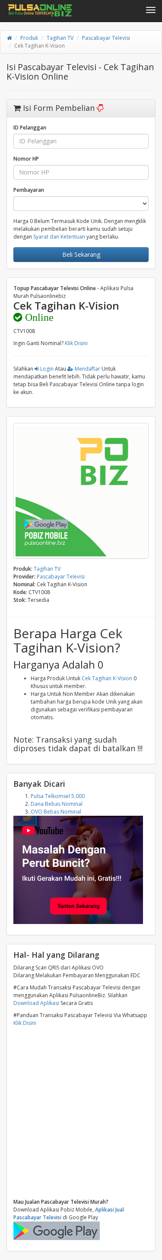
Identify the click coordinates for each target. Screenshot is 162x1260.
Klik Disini (76, 343)
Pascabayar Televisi (106, 38)
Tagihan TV (60, 38)
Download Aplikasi (36, 1003)
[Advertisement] (81, 1112)
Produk (29, 38)
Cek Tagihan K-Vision (107, 678)
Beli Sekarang (81, 254)
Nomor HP (26, 158)
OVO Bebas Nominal (56, 811)
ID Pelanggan (29, 127)
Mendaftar (86, 368)
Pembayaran (28, 190)
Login (46, 368)
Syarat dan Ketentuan (59, 236)
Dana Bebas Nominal (57, 804)
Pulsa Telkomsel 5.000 (58, 796)
